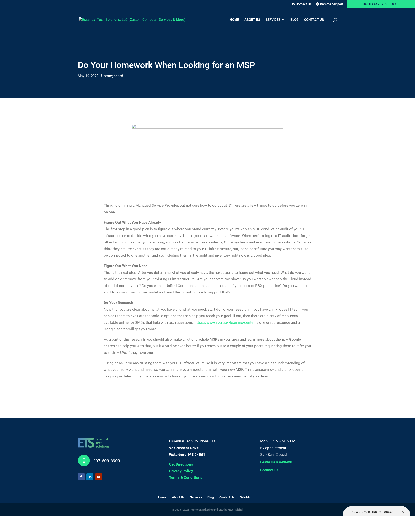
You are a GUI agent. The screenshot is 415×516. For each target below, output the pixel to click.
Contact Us (303, 4)
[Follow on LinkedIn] (89, 476)
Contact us (269, 470)
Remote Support (331, 4)
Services (273, 20)
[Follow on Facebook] (81, 476)
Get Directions (181, 464)
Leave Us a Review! (276, 462)
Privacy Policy (181, 471)
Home (234, 20)
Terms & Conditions (185, 477)
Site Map (246, 497)
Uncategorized (112, 76)
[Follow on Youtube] (98, 476)
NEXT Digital (235, 509)
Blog (294, 20)
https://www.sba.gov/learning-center (225, 322)
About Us (252, 20)
